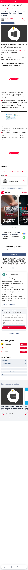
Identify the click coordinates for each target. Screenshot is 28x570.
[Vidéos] (11, 567)
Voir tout (24, 192)
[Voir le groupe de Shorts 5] (15, 227)
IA (24, 5)
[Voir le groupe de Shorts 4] (14, 227)
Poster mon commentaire (14, 327)
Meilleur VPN (5, 5)
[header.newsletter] (6, 2)
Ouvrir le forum (15, 333)
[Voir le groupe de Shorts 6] (17, 227)
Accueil (3, 8)
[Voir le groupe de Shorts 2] (10, 227)
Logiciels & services (11, 8)
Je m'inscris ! (14, 254)
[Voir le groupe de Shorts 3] (12, 227)
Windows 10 (5, 169)
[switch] (23, 1)
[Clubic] (14, 1)
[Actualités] (4, 567)
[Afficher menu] (1, 1)
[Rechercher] (4, 2)
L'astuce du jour (22, 50)
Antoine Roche (10, 18)
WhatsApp (14, 234)
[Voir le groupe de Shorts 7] (19, 227)
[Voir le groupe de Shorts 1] (9, 227)
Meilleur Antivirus (16, 5)
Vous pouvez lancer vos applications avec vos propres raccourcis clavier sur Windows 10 (12, 408)
